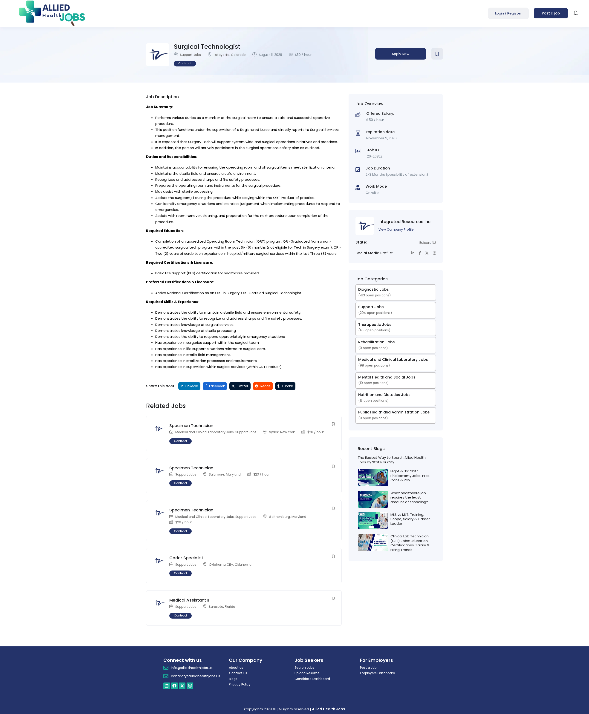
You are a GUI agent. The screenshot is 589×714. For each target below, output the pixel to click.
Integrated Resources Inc (404, 221)
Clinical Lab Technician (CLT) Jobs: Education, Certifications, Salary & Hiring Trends (409, 543)
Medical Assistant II (189, 600)
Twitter (242, 386)
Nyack (274, 432)
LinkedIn (191, 386)
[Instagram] (190, 685)
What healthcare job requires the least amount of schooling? (409, 497)
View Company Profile (396, 229)
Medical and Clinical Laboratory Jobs (204, 432)
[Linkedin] (166, 685)
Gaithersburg (279, 516)
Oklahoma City (221, 564)
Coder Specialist (186, 558)
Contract (184, 63)
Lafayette (221, 54)
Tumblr (287, 386)
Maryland (233, 474)
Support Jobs (190, 54)
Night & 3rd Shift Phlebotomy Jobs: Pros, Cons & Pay (410, 475)
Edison (424, 242)
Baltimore (216, 474)
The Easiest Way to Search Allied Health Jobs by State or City (392, 460)
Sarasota (216, 606)
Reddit (265, 386)
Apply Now (400, 53)
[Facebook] (174, 685)
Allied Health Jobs (328, 709)
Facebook (216, 386)
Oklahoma (243, 564)
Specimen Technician (191, 425)
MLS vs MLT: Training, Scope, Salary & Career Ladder (410, 519)
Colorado (238, 54)
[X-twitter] (182, 685)
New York (287, 432)
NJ (434, 242)
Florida (230, 606)
